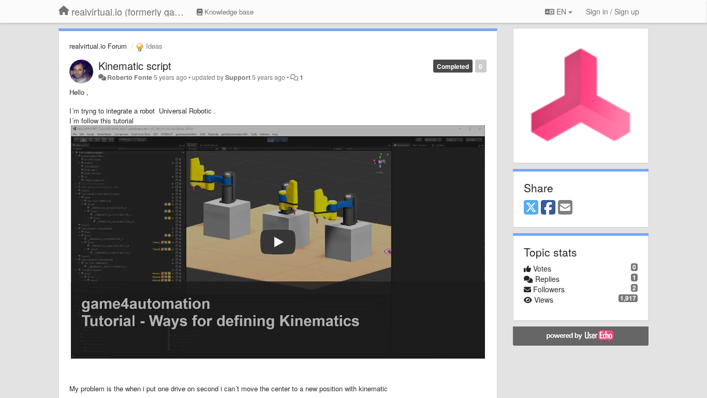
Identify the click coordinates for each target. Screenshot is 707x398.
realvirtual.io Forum (98, 46)
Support (238, 77)
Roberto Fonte (129, 77)
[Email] (565, 208)
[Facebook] (548, 208)
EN (561, 11)
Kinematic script (134, 65)
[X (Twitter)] (531, 208)
